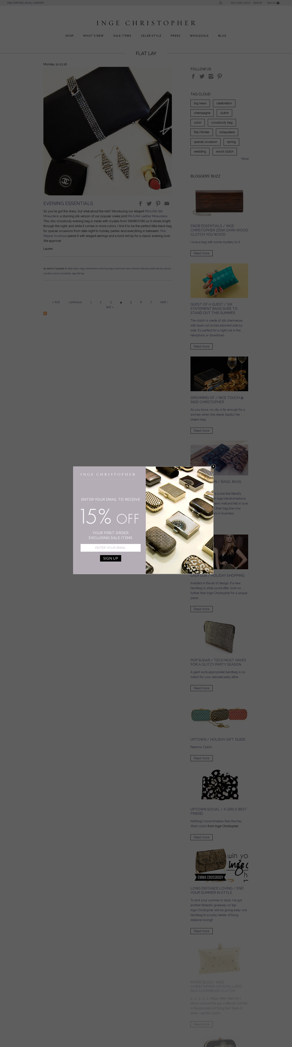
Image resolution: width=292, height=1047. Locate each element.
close (213, 466)
